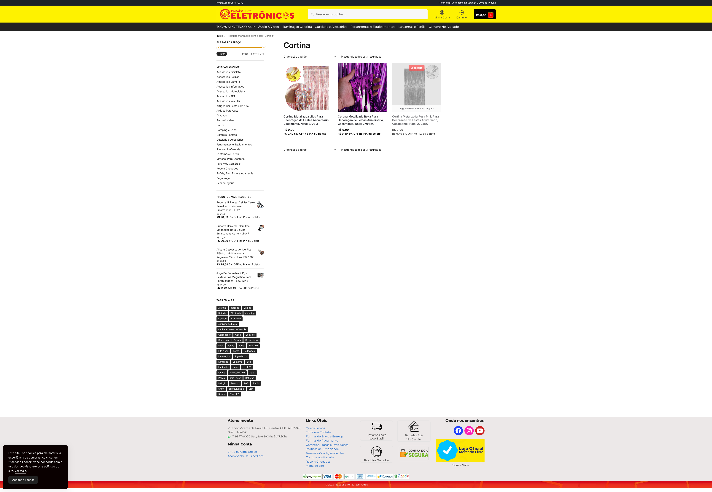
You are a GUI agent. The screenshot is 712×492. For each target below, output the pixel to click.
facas (231, 345)
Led (249, 361)
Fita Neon (223, 351)
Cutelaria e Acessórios (229, 139)
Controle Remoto (226, 134)
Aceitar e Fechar (23, 480)
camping (249, 313)
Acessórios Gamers (228, 81)
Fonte (236, 351)
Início (219, 35)
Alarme (222, 307)
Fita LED (253, 345)
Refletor (249, 378)
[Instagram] (469, 430)
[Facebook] (458, 430)
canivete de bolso (227, 324)
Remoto (235, 383)
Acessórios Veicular (228, 101)
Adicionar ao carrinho (308, 140)
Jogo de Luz (241, 356)
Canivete (236, 318)
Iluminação (224, 356)
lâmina (221, 372)
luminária (223, 367)
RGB (246, 383)
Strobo (221, 394)
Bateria (222, 313)
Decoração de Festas (229, 340)
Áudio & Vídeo (225, 120)
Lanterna (237, 361)
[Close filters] (265, 43)
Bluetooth (236, 313)
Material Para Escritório (230, 158)
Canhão (222, 318)
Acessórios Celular (227, 76)
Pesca (221, 378)
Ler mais (416, 140)
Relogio (222, 383)
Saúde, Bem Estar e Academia (234, 173)
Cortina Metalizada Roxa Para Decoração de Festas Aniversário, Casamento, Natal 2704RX (361, 120)
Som (251, 388)
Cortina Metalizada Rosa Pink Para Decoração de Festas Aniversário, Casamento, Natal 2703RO (415, 120)
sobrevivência (236, 388)
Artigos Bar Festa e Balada (232, 105)
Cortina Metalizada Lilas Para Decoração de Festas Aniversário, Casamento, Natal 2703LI (306, 120)
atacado (235, 307)
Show (221, 388)
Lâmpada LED (237, 372)
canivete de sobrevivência (232, 329)
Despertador (252, 340)
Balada (247, 307)
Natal (252, 372)
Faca (221, 345)
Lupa (235, 367)
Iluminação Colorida (228, 149)
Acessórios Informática (230, 86)
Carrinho (461, 17)
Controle (250, 334)
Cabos (220, 125)
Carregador (224, 334)
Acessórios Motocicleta (230, 91)
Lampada (223, 361)
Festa (241, 345)
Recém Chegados (227, 168)
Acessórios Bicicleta (228, 72)
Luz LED (247, 367)
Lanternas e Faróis (227, 153)
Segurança (223, 178)
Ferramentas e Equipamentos (234, 144)
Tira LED (234, 394)
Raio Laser (235, 378)
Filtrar (222, 53)
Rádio (256, 383)
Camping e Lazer (226, 129)
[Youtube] (480, 430)
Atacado (221, 115)
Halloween (249, 351)
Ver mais (20, 471)
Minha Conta (442, 17)
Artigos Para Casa (227, 110)
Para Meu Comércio (228, 163)
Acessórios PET (225, 96)
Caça (238, 334)
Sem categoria (225, 183)
